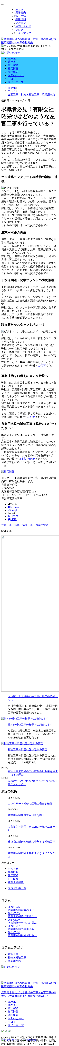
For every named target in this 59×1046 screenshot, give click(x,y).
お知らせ (13, 868)
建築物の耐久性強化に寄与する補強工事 (31, 841)
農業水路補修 (16, 882)
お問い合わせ (23, 26)
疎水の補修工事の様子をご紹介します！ (31, 724)
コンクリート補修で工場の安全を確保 (30, 803)
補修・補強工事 (30, 94)
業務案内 (20, 12)
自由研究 (13, 878)
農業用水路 (48, 94)
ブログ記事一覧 (17, 888)
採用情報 (20, 19)
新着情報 (13, 872)
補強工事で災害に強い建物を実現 (27, 749)
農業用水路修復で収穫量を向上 (26, 815)
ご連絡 (31, 416)
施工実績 (20, 16)
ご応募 (42, 365)
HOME (19, 9)
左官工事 (13, 94)
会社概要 (20, 22)
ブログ (19, 29)
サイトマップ (23, 33)
